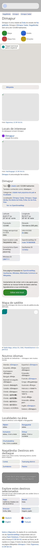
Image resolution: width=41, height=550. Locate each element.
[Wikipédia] (20, 278)
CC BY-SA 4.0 (16, 539)
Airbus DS (16, 348)
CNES (22, 348)
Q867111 (6, 259)
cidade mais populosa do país (23, 192)
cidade (13, 186)
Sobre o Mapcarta (9, 532)
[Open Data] (8, 267)
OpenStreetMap (29, 270)
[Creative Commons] (28, 527)
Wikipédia (7, 275)
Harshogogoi (10, 171)
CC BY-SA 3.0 (18, 122)
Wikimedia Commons (28, 273)
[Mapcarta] (5, 6)
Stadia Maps (8, 348)
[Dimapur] (20, 107)
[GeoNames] (8, 278)
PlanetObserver (29, 348)
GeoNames (7, 273)
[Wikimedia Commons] (16, 278)
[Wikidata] (12, 278)
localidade (7, 194)
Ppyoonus (9, 122)
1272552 (25, 250)
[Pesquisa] (36, 6)
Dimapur (21, 544)
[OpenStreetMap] (4, 278)
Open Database (13, 537)
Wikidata (16, 273)
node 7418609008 (28, 242)
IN (23, 233)
